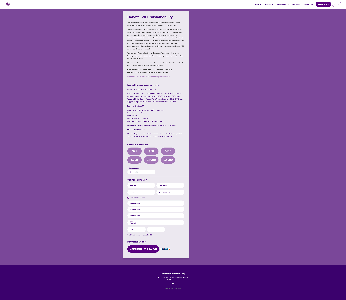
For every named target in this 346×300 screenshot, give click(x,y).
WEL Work (296, 4)
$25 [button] (134, 151)
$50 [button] (151, 151)
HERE (173, 96)
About (257, 4)
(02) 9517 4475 (174, 279)
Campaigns (268, 4)
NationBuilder (177, 288)
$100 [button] (168, 151)
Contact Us (308, 4)
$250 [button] (134, 160)
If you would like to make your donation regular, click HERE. (148, 77)
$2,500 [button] (168, 160)
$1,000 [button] (151, 160)
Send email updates (137, 198)
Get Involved (282, 4)
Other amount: (133, 168)
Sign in (336, 4)
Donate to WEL (323, 4)
